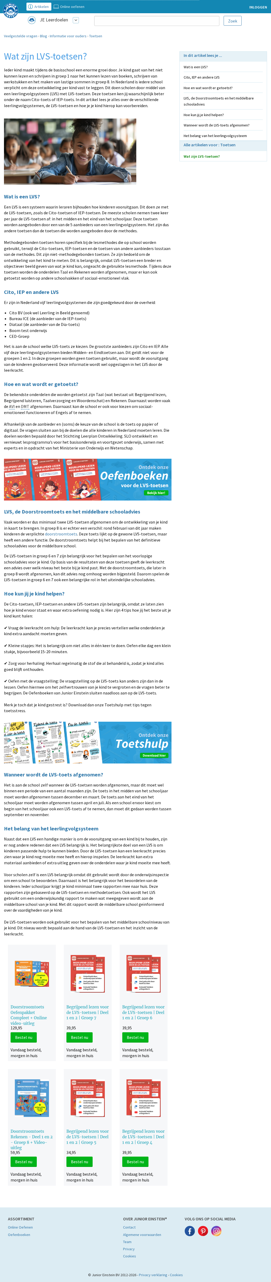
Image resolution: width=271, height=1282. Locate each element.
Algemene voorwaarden (142, 1234)
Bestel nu (23, 1037)
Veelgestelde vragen (20, 36)
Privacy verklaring (153, 1274)
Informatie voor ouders (68, 36)
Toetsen (95, 36)
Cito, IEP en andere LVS (202, 77)
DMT (25, 406)
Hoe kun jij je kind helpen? (204, 114)
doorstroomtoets (61, 534)
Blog (43, 36)
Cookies (129, 1256)
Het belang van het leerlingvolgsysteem (215, 135)
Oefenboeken (19, 1234)
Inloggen (258, 7)
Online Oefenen (20, 1227)
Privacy (129, 1249)
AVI (12, 406)
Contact (129, 1227)
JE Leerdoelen (54, 20)
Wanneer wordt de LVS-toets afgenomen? (217, 125)
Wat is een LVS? (196, 67)
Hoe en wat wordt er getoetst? (208, 87)
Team (127, 1241)
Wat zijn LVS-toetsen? (202, 156)
